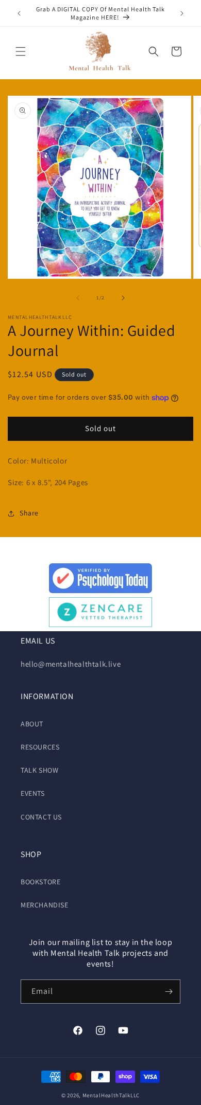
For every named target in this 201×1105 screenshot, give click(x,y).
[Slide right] (123, 298)
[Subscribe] (168, 991)
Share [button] (29, 513)
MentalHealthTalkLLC (111, 1095)
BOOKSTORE (40, 881)
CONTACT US (41, 817)
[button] (20, 51)
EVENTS (33, 793)
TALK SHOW (39, 770)
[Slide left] (77, 298)
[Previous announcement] (19, 13)
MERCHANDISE (45, 905)
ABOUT (32, 723)
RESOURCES (40, 747)
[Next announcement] (182, 13)
